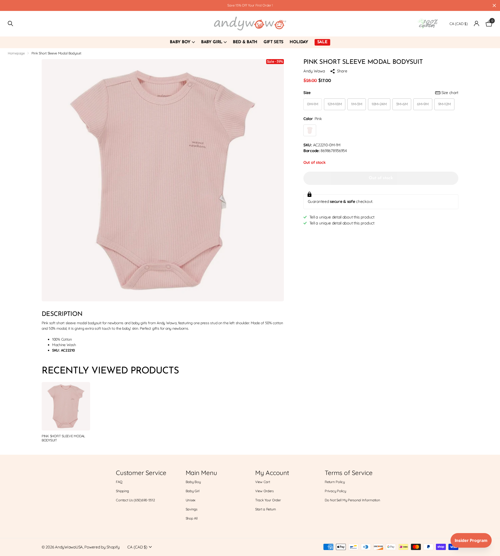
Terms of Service (348, 473)
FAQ (119, 482)
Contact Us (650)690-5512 (135, 500)
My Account (272, 473)
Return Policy (335, 482)
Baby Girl (211, 42)
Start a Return (265, 509)
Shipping (122, 491)
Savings (191, 509)
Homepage (16, 53)
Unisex (190, 500)
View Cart (262, 482)
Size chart (449, 92)
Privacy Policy (335, 491)
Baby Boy (180, 42)
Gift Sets (273, 42)
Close (494, 5)
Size (380, 92)
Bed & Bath (245, 42)
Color (312, 118)
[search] (10, 23)
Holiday (299, 42)
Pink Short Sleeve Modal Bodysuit (63, 438)
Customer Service (141, 473)
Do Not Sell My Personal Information (352, 500)
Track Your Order (268, 500)
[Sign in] (476, 23)
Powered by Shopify (102, 547)
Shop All (192, 518)
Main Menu (201, 473)
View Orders (264, 491)
